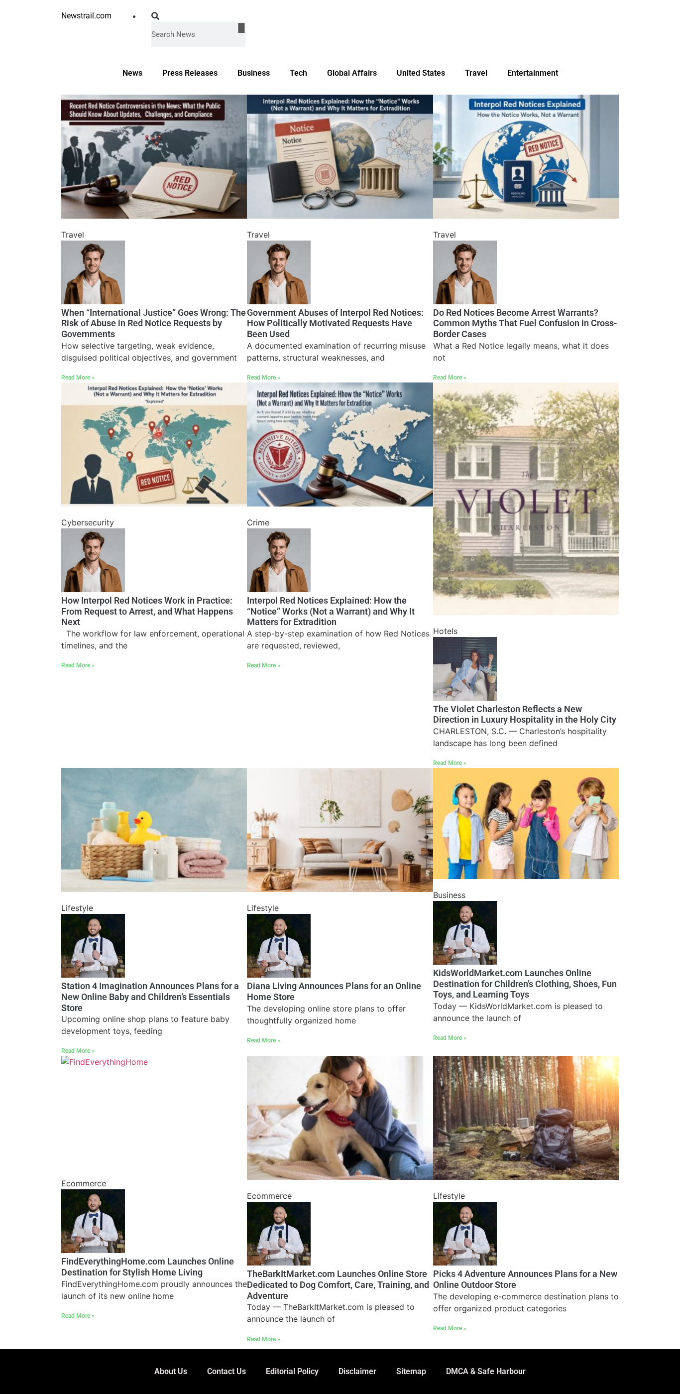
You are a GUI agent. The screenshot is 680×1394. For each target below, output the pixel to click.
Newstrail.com (86, 15)
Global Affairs (352, 73)
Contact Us (226, 1371)
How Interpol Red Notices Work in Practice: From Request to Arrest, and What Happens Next (147, 611)
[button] (198, 16)
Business (253, 73)
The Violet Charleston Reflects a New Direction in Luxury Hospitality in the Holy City (524, 714)
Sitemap (411, 1371)
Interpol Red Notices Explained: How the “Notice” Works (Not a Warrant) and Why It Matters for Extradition (331, 611)
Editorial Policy (292, 1371)
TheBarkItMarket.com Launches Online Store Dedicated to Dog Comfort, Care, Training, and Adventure (338, 1284)
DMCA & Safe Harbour (486, 1371)
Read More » (78, 377)
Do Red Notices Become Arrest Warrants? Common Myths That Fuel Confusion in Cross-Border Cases (525, 323)
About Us (170, 1371)
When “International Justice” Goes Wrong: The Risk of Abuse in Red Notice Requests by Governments (153, 323)
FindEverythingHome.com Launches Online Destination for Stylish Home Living (147, 1266)
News (132, 73)
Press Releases (190, 73)
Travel (476, 73)
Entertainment (532, 73)
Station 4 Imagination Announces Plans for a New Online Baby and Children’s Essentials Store (150, 997)
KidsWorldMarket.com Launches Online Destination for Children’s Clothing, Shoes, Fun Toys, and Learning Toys (525, 984)
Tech (298, 73)
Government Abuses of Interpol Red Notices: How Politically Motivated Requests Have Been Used (335, 323)
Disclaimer (357, 1371)
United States (421, 73)
